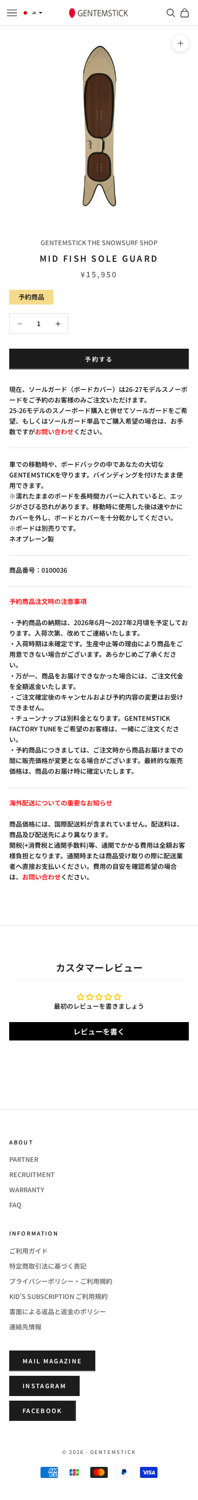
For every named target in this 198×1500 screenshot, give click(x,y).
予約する (99, 359)
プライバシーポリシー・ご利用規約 (60, 1281)
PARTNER (23, 1159)
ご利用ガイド (28, 1250)
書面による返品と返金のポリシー (57, 1311)
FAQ (15, 1204)
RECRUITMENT (32, 1174)
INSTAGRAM (44, 1385)
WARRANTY (26, 1189)
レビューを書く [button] (99, 1031)
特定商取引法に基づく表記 (48, 1265)
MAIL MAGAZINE (52, 1360)
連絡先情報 (25, 1326)
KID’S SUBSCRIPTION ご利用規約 (58, 1296)
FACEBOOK (43, 1410)
